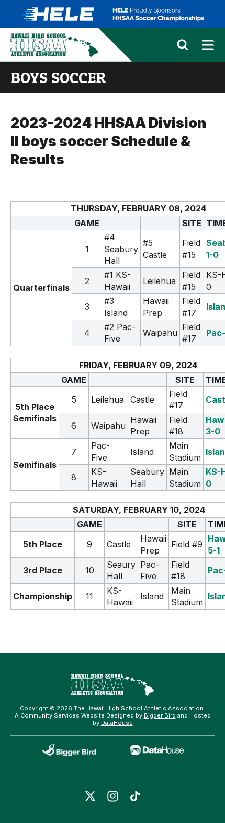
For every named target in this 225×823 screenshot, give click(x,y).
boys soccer (58, 77)
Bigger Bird (160, 715)
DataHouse (117, 722)
